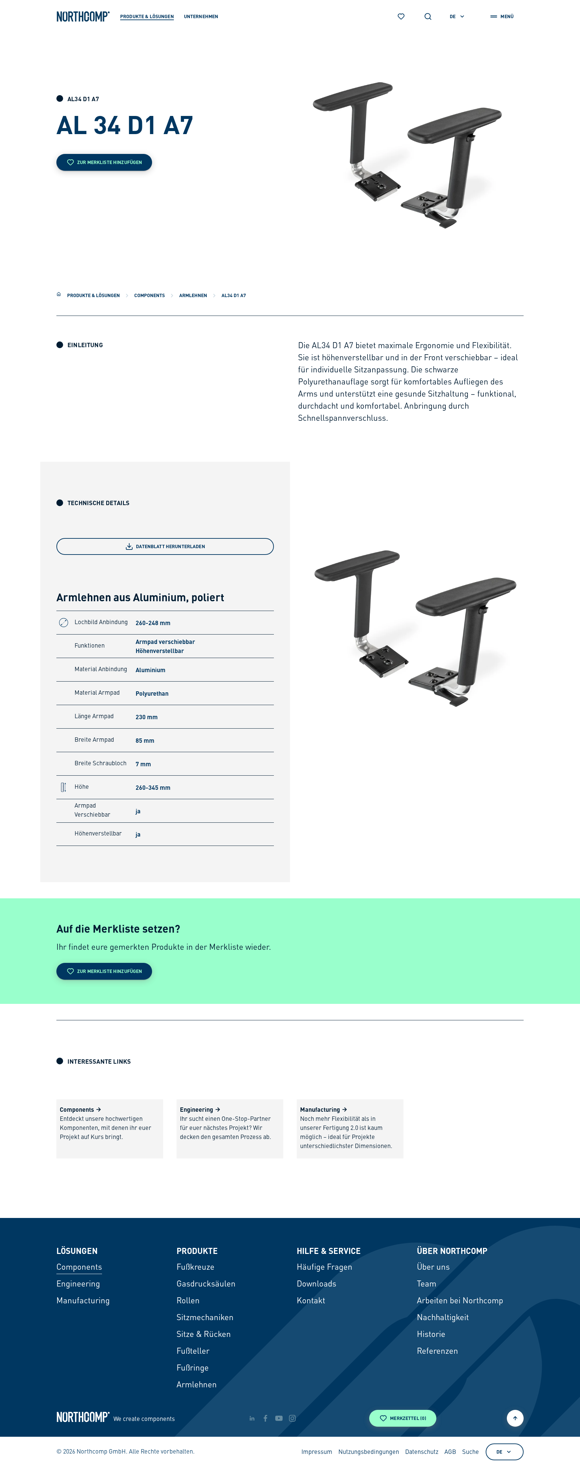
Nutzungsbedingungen (368, 1452)
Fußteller (193, 1352)
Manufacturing (83, 1301)
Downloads (316, 1284)
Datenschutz (421, 1452)
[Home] (58, 294)
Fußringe (193, 1368)
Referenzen (437, 1352)
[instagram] (292, 1418)
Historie (431, 1335)
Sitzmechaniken (205, 1318)
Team (426, 1284)
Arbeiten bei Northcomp (460, 1301)
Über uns (433, 1268)
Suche (470, 1452)
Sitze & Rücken (204, 1335)
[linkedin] (252, 1418)
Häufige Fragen (324, 1268)
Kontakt (311, 1301)
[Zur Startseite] (83, 16)
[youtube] (279, 1418)
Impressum (316, 1452)
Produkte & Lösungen (93, 295)
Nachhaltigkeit (443, 1318)
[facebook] (265, 1418)
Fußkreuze (195, 1268)
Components (149, 295)
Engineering (78, 1284)
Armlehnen (193, 295)
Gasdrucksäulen (206, 1284)
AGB (450, 1452)
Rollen (188, 1301)
